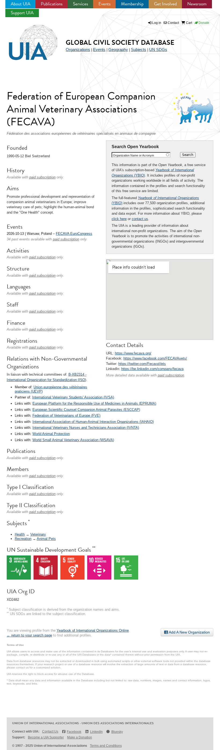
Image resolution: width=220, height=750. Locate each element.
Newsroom (197, 4)
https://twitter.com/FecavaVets (142, 364)
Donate (203, 23)
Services (80, 4)
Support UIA (22, 12)
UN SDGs (158, 49)
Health (20, 534)
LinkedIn (96, 732)
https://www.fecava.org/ (133, 353)
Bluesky (117, 732)
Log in (156, 23)
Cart (188, 23)
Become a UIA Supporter (46, 737)
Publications (52, 4)
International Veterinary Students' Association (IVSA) (73, 397)
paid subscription (171, 375)
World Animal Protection (51, 434)
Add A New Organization (189, 632)
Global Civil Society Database (120, 42)
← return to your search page (29, 635)
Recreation (23, 539)
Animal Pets (46, 539)
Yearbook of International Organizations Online (93, 630)
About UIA (20, 4)
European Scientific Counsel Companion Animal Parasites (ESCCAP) (86, 410)
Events (104, 4)
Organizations (78, 49)
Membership (132, 4)
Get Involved (165, 4)
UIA (27, 39)
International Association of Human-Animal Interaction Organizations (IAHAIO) (93, 422)
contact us (140, 219)
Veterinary (38, 534)
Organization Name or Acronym (133, 155)
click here (119, 219)
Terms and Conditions (106, 746)
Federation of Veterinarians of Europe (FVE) (66, 416)
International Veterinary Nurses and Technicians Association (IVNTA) (85, 428)
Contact (173, 23)
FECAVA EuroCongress (74, 234)
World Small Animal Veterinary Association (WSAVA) (73, 440)
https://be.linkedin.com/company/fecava (152, 369)
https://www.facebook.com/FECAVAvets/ (155, 358)
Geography (118, 49)
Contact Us (50, 731)
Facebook (74, 732)
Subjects (138, 49)
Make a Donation (79, 737)
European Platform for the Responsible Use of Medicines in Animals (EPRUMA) (94, 403)
